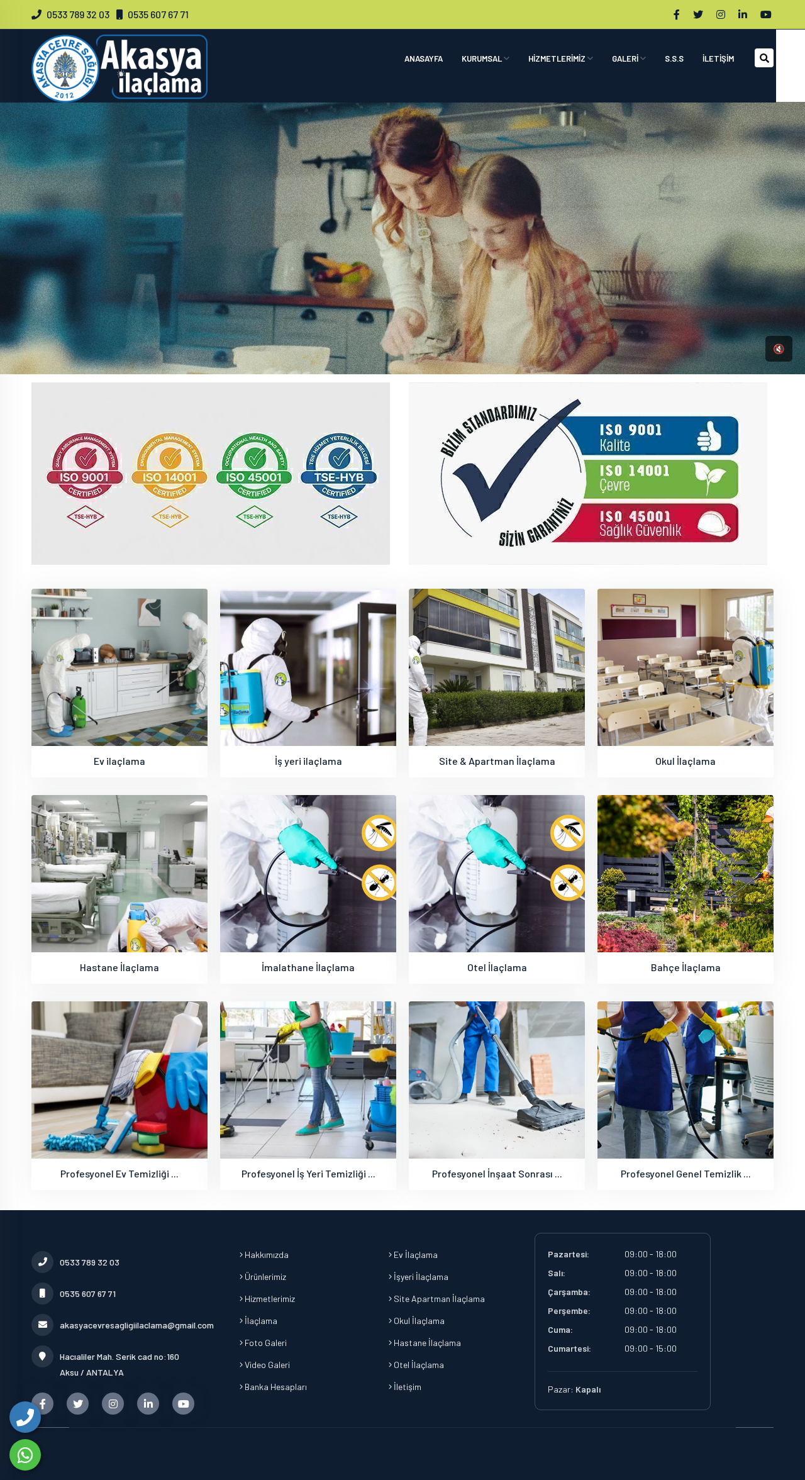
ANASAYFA (423, 58)
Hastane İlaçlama (119, 967)
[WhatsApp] (25, 1455)
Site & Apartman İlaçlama (497, 761)
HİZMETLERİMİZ (557, 58)
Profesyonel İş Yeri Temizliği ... (308, 1173)
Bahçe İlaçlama (686, 967)
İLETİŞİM (718, 58)
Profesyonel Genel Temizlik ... (686, 1173)
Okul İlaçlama (685, 761)
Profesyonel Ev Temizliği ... (119, 1173)
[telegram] (699, 14)
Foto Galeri (265, 1342)
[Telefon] (25, 1417)
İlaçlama (260, 1320)
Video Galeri (266, 1364)
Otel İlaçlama (497, 967)
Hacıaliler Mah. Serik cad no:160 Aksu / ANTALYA (119, 1364)
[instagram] (721, 14)
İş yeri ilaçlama (308, 761)
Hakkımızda (266, 1254)
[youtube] (767, 14)
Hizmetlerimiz (269, 1298)
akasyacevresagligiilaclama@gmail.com (134, 1325)
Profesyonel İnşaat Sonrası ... (497, 1173)
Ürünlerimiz (264, 1276)
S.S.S (674, 58)
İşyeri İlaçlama (420, 1276)
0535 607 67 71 (158, 14)
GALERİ (626, 58)
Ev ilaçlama (119, 761)
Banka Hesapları (275, 1386)
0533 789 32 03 (78, 14)
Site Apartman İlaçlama (438, 1298)
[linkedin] (743, 14)
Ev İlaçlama (415, 1254)
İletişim (406, 1386)
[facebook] (678, 14)
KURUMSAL (483, 58)
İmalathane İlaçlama (308, 967)
